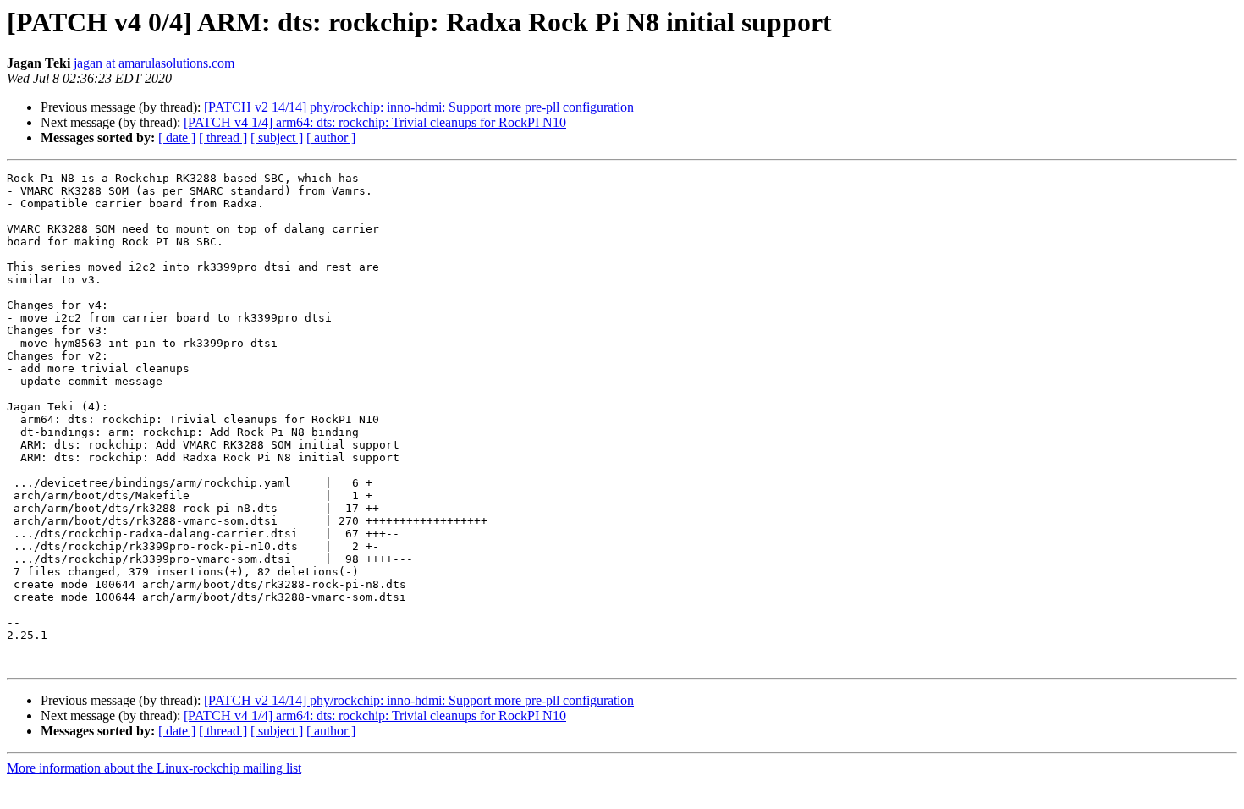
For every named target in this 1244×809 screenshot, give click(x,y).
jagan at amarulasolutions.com (154, 63)
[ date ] (176, 137)
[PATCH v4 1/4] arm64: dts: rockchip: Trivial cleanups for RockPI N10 (375, 122)
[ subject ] (276, 137)
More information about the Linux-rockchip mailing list (154, 768)
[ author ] (330, 137)
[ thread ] (223, 137)
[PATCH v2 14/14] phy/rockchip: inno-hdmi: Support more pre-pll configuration (419, 107)
